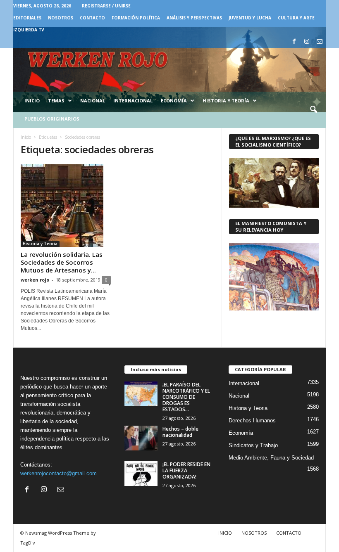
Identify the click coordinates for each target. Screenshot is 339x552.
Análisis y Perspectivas (194, 18)
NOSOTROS (60, 18)
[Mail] (320, 42)
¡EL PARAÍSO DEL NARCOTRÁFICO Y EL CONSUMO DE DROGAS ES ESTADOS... (186, 397)
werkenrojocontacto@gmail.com (58, 473)
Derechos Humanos (252, 420)
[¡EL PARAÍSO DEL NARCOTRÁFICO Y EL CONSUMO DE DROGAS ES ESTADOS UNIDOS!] (141, 393)
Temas (56, 100)
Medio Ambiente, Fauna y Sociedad (271, 458)
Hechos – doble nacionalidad (180, 431)
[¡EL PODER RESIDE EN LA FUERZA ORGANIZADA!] (141, 473)
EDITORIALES (27, 18)
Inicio (32, 100)
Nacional (92, 100)
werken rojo (35, 280)
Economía (174, 100)
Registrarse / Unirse (106, 6)
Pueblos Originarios (51, 119)
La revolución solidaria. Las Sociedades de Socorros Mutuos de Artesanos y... (62, 262)
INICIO (225, 533)
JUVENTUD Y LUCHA (250, 18)
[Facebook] (294, 42)
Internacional (133, 100)
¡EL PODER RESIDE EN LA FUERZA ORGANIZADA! (186, 470)
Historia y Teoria (40, 243)
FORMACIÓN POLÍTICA (136, 18)
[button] (313, 110)
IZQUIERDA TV (28, 30)
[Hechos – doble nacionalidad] (141, 438)
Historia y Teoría (226, 100)
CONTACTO (92, 18)
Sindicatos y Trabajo (253, 445)
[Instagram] (307, 42)
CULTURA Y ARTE (296, 18)
